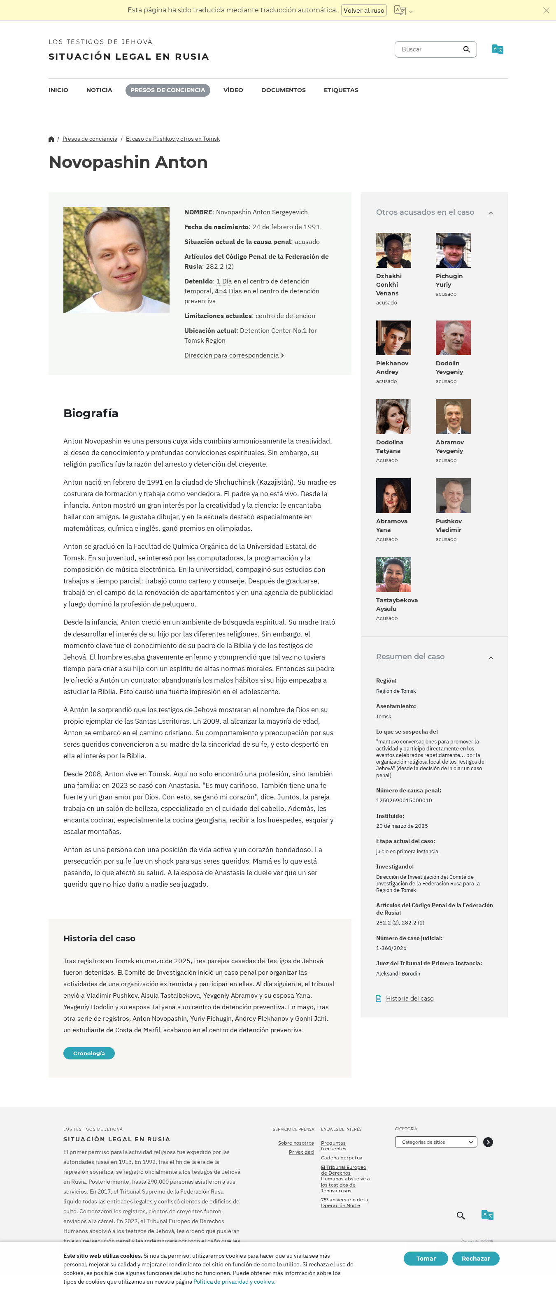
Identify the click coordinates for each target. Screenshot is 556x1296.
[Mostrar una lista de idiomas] (403, 10)
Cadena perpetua (342, 1158)
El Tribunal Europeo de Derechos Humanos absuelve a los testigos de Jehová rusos (345, 1179)
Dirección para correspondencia (231, 355)
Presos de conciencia (167, 90)
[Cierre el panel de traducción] (546, 10)
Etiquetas (341, 90)
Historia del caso (410, 998)
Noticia (99, 90)
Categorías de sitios (423, 1142)
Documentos (283, 90)
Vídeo (233, 90)
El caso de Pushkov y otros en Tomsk (173, 138)
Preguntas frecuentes (334, 1146)
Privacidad (301, 1152)
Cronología (89, 1053)
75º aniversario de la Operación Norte (344, 1202)
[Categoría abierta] (488, 1141)
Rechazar (476, 1258)
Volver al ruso (364, 10)
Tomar (426, 1258)
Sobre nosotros (296, 1143)
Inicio (58, 90)
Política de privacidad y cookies (233, 1281)
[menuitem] (58, 90)
